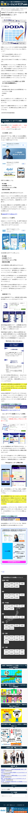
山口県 (16, 636)
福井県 (11, 608)
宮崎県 (22, 650)
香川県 (11, 639)
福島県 (16, 586)
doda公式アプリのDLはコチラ (9, 214)
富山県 (6, 608)
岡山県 (11, 636)
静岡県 (11, 617)
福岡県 (6, 650)
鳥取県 (22, 636)
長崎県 (11, 653)
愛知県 (6, 617)
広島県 (6, 636)
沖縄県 (22, 653)
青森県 (11, 583)
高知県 (6, 642)
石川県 (22, 606)
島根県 (6, 639)
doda (6, 551)
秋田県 (6, 586)
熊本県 (11, 650)
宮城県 (22, 583)
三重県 (22, 617)
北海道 (6, 583)
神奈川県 (12, 594)
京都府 (11, 625)
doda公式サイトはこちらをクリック (11, 410)
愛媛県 (22, 639)
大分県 (16, 650)
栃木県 (6, 597)
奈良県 (16, 625)
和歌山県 (12, 628)
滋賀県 (6, 628)
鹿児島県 (17, 653)
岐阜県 (16, 617)
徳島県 (16, 639)
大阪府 (6, 625)
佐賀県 (6, 653)
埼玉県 (22, 594)
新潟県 (6, 606)
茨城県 (11, 597)
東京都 (6, 594)
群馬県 (16, 597)
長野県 (16, 606)
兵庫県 (22, 625)
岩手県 (16, 583)
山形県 (11, 586)
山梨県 (11, 606)
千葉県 (16, 594)
